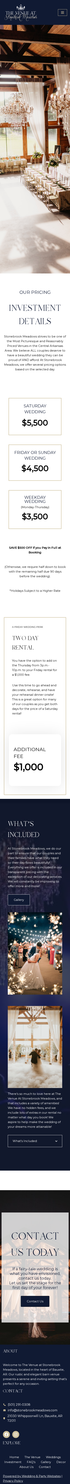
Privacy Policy (13, 1481)
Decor (61, 1462)
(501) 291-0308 (19, 1404)
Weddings (53, 1457)
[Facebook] (6, 1434)
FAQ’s (31, 1462)
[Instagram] (15, 1434)
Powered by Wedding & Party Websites (32, 1476)
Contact (45, 1467)
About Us (26, 1467)
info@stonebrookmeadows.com (32, 1410)
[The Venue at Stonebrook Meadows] (21, 12)
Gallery (46, 1462)
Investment (12, 1462)
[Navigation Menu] (62, 12)
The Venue (32, 1457)
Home (14, 1457)
